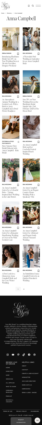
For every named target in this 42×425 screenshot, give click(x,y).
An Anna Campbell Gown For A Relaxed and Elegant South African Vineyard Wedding (30, 235)
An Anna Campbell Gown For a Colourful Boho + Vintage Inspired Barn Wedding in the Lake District (10, 192)
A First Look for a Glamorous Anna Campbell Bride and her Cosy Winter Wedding (9, 278)
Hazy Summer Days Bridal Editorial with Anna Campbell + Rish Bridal (10, 149)
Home (2, 13)
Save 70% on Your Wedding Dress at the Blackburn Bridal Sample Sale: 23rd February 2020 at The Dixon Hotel (31, 105)
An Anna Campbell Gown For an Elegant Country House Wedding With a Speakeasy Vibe (31, 192)
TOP (37, 420)
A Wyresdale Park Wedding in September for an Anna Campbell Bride (31, 60)
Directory (9, 13)
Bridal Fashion (6, 53)
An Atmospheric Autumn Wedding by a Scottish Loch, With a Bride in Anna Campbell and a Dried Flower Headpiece (10, 105)
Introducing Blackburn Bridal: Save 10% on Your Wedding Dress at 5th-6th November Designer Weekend (10, 61)
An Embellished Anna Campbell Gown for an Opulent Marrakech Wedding (31, 277)
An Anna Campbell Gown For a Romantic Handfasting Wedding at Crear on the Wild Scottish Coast (10, 235)
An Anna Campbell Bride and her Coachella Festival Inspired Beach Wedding (30, 149)
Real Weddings (27, 53)
